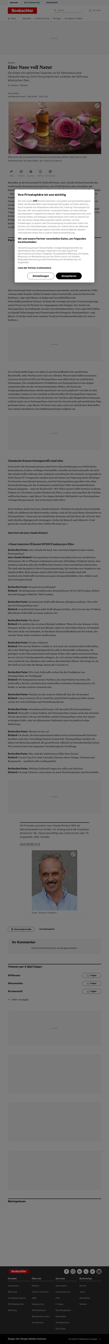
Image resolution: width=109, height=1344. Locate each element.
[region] (54, 236)
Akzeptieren (68, 275)
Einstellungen (41, 275)
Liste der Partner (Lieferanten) (34, 268)
